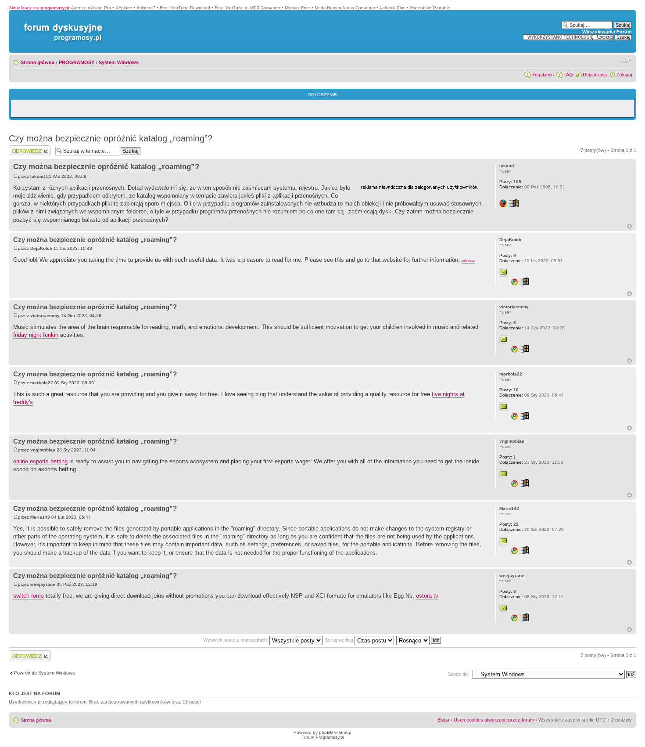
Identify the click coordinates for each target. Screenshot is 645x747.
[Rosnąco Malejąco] (419, 639)
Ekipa (443, 719)
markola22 (41, 382)
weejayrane (42, 584)
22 (509, 524)
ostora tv (427, 595)
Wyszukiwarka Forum (607, 31)
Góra (629, 226)
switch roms (28, 595)
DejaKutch (41, 248)
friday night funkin (35, 335)
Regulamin (542, 74)
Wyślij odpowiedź (27, 148)
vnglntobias (42, 449)
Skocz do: (458, 674)
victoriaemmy (45, 315)
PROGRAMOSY (76, 62)
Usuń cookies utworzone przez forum (494, 719)
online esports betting (40, 461)
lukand (37, 176)
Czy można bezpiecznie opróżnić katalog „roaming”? (110, 138)
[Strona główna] (61, 23)
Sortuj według (340, 639)
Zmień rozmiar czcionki (625, 61)
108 (510, 181)
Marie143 (40, 517)
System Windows (119, 62)
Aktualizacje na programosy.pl (39, 7)
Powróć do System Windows (44, 672)
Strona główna (37, 62)
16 (509, 389)
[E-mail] (503, 272)
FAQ (568, 74)
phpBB (326, 732)
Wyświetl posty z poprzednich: (236, 639)
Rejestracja (595, 74)
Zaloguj (624, 74)
